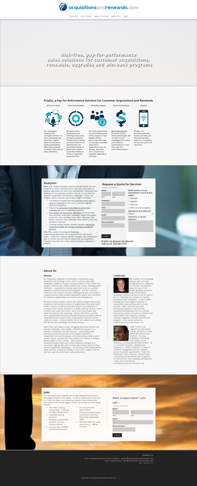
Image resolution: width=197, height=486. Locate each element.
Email (104, 215)
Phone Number (108, 222)
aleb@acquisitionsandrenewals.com (129, 363)
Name (104, 190)
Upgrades (133, 201)
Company (105, 200)
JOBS (125, 16)
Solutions (86, 16)
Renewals (133, 198)
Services (73, 16)
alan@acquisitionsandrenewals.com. (129, 322)
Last (113, 197)
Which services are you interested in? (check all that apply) (140, 192)
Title (104, 208)
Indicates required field (109, 187)
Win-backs (134, 204)
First (103, 197)
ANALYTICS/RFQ (101, 16)
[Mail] (99, 473)
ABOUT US (116, 16)
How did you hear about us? (139, 211)
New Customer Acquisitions (140, 208)
